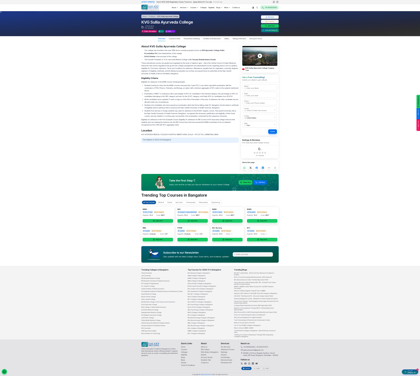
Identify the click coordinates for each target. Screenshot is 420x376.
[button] (414, 315)
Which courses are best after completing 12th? (392, 357)
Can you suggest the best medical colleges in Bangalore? (395, 352)
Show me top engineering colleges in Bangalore (393, 361)
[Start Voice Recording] (378, 372)
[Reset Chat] (414, 321)
